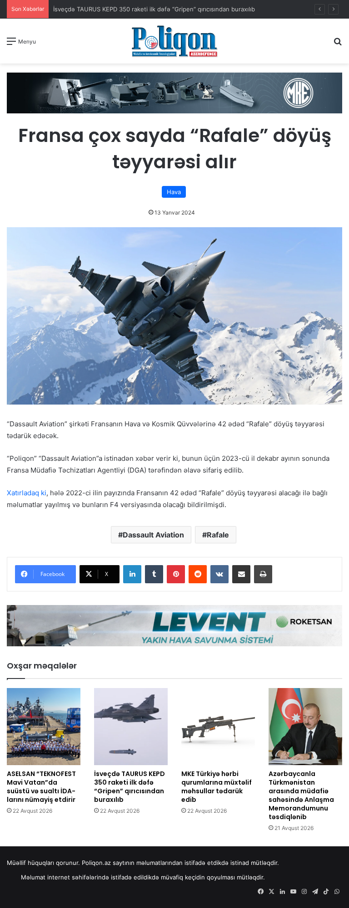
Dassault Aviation (153, 534)
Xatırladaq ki (26, 492)
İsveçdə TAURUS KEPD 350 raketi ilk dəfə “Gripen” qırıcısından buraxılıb (154, 9)
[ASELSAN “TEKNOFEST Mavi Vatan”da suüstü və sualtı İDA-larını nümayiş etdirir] (43, 726)
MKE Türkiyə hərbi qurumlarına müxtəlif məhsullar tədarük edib (216, 786)
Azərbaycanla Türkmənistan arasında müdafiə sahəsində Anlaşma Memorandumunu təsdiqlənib (301, 795)
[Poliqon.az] (174, 41)
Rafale (218, 534)
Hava (174, 191)
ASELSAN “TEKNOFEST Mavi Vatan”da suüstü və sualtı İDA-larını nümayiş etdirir (41, 786)
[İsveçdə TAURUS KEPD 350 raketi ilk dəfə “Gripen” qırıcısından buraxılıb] (131, 726)
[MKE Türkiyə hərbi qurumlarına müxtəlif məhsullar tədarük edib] (218, 726)
